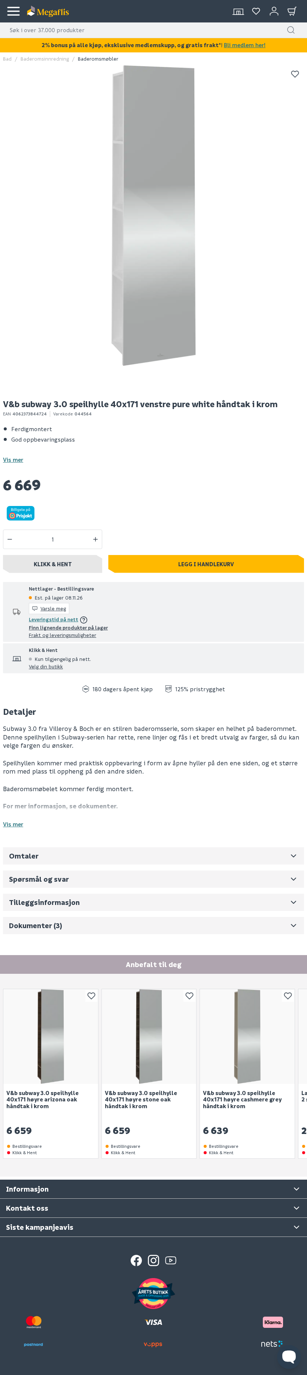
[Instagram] (153, 1260)
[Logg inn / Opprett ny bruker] (274, 11)
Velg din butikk (46, 666)
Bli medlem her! (244, 45)
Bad (7, 58)
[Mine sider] (256, 11)
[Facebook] (136, 1260)
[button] (290, 29)
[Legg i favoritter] (295, 74)
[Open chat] (289, 1357)
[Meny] (13, 11)
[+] (95, 539)
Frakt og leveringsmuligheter (62, 635)
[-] (9, 539)
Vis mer (13, 459)
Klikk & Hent (53, 564)
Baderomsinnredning (45, 58)
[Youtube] (170, 1260)
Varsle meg (53, 608)
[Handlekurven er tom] (292, 11)
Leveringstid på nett (53, 619)
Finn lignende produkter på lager (68, 627)
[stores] (238, 11)
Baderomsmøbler (98, 58)
